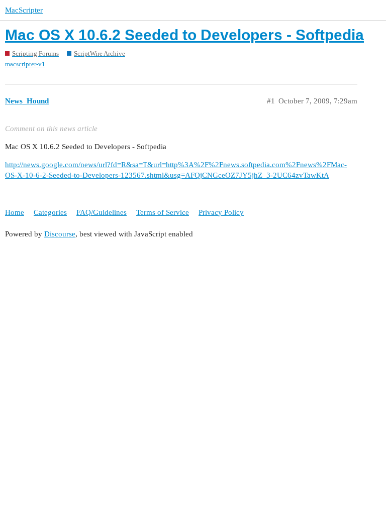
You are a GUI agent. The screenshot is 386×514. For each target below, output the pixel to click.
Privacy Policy (221, 212)
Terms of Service (162, 212)
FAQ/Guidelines (101, 212)
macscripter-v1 (25, 64)
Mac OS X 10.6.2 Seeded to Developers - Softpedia (184, 35)
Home (14, 212)
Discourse (59, 234)
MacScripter (24, 10)
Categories (50, 212)
